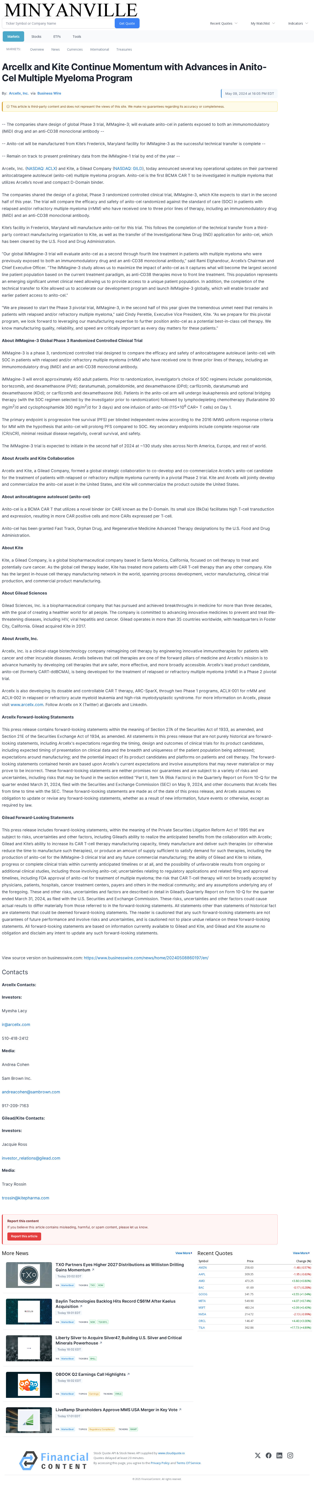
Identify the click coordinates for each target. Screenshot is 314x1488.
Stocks (36, 36)
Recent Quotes (221, 23)
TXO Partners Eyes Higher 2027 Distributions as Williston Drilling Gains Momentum (120, 1267)
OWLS (118, 1394)
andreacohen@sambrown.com (31, 1091)
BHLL (93, 1358)
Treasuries (124, 49)
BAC (201, 1288)
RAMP (133, 1429)
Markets (13, 36)
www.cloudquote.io (171, 1453)
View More (183, 1253)
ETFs (57, 36)
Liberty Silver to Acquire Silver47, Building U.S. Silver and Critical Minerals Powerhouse (119, 1340)
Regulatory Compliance (101, 1429)
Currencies (75, 49)
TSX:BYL (102, 1322)
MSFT (202, 1308)
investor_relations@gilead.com (31, 1158)
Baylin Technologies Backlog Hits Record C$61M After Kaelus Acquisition (116, 1304)
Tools (77, 36)
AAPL (202, 1274)
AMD (202, 1281)
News (55, 49)
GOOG (203, 1294)
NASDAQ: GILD (128, 168)
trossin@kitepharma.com (25, 1197)
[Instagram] (290, 1461)
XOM (100, 1285)
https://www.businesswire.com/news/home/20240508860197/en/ (146, 957)
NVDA (202, 1314)
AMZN (203, 1268)
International (99, 49)
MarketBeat (67, 1285)
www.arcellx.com (27, 704)
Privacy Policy (160, 1463)
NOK (92, 1322)
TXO (92, 1285)
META (202, 1301)
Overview (37, 49)
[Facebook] (268, 1461)
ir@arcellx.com (16, 1024)
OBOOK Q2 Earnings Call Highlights (93, 1374)
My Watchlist (260, 23)
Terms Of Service (189, 1463)
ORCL (202, 1321)
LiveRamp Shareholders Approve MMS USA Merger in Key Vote (119, 1409)
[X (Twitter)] (258, 1461)
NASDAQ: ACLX (41, 168)
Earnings (94, 1394)
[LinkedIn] (279, 1461)
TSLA (202, 1328)
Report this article (24, 1236)
